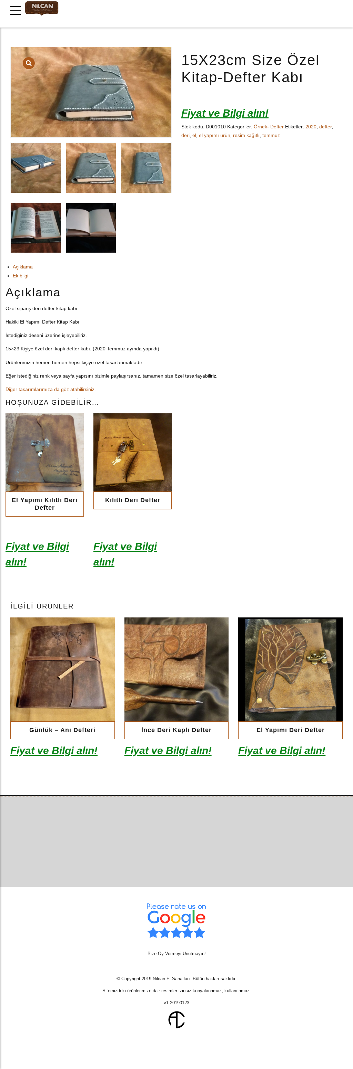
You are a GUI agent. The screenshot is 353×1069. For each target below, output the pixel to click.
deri (185, 135)
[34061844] (176, 669)
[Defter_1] (45, 452)
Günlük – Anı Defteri (62, 730)
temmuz (271, 135)
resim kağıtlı (246, 135)
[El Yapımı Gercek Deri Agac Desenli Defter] (290, 669)
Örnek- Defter (269, 126)
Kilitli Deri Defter (132, 500)
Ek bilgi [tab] (20, 275)
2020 (310, 126)
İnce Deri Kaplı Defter (176, 730)
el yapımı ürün (214, 135)
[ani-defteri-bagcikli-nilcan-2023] (62, 669)
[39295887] (132, 452)
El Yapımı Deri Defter (290, 730)
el (194, 135)
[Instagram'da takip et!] (189, 863)
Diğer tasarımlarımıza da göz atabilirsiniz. (51, 389)
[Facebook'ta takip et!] (163, 863)
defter (325, 126)
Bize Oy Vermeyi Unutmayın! (177, 953)
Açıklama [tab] (23, 266)
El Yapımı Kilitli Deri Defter (45, 504)
